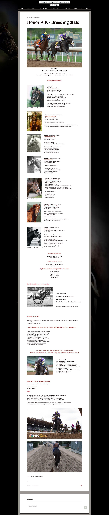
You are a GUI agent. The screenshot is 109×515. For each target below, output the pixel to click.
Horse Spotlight (39, 476)
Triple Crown (30, 476)
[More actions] (81, 18)
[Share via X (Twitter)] (27, 481)
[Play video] (54, 423)
